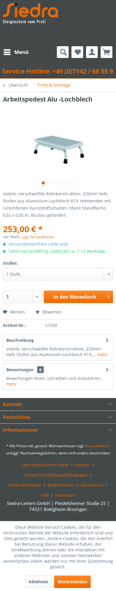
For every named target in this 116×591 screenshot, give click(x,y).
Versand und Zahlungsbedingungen (55, 475)
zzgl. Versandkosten (37, 236)
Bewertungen (20, 369)
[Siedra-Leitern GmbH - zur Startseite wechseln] (30, 23)
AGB (44, 495)
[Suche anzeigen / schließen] (63, 52)
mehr (102, 354)
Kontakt (82, 464)
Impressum (65, 495)
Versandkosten (97, 445)
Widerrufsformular (25, 485)
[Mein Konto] (92, 52)
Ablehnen (38, 581)
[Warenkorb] (106, 52)
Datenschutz (92, 485)
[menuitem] (16, 52)
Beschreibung (20, 340)
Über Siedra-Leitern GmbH (45, 464)
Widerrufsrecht (61, 485)
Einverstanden (72, 581)
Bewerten (51, 312)
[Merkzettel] (77, 52)
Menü (21, 52)
